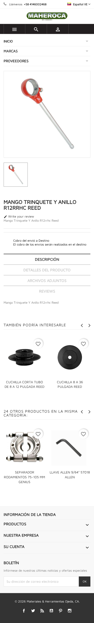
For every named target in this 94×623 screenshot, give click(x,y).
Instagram (69, 610)
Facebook (24, 610)
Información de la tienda (30, 514)
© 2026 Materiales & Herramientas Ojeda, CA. (47, 601)
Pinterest (60, 610)
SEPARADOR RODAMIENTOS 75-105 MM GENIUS (24, 477)
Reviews (47, 291)
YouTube (51, 610)
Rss (42, 610)
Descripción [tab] (47, 259)
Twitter (33, 610)
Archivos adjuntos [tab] (47, 280)
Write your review (19, 217)
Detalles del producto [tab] (47, 270)
